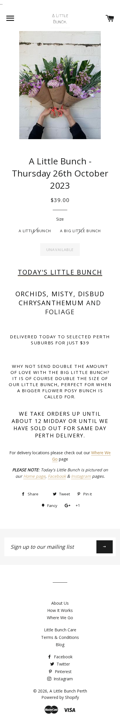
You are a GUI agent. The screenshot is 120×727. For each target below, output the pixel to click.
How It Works (60, 610)
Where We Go (60, 617)
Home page (34, 476)
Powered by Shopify (60, 697)
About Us (60, 603)
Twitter (62, 664)
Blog (60, 644)
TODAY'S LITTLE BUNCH (60, 272)
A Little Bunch (35, 230)
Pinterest (63, 671)
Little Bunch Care (60, 630)
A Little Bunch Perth (68, 691)
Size (60, 219)
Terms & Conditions (60, 637)
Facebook (57, 476)
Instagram (81, 476)
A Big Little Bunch (80, 230)
